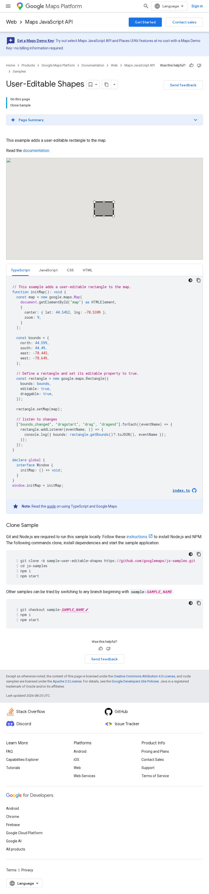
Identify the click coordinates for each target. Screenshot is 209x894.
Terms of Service (155, 776)
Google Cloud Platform (24, 833)
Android (80, 751)
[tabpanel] (104, 394)
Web (11, 22)
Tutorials (13, 768)
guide (51, 506)
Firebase (13, 825)
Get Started (145, 22)
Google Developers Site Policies (135, 681)
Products (28, 65)
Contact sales (184, 22)
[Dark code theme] (190, 280)
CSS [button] (70, 270)
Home (10, 65)
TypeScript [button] (20, 270)
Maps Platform (63, 6)
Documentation (93, 65)
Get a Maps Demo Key (35, 41)
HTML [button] (87, 270)
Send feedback (183, 85)
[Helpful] (191, 65)
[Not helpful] (199, 65)
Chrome (12, 817)
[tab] (20, 270)
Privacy (27, 870)
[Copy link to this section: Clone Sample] (43, 526)
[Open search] (146, 6)
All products (15, 849)
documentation (36, 150)
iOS (76, 760)
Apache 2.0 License (67, 681)
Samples (19, 71)
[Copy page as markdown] (106, 84)
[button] (104, 120)
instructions (136, 536)
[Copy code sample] (198, 280)
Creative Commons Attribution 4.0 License (144, 676)
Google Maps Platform (58, 65)
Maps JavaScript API (49, 22)
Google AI (13, 841)
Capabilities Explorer (22, 760)
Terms (11, 870)
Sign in (197, 6)
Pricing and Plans (155, 751)
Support (147, 768)
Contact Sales (152, 760)
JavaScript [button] (48, 270)
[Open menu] (8, 6)
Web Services (84, 776)
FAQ (9, 751)
